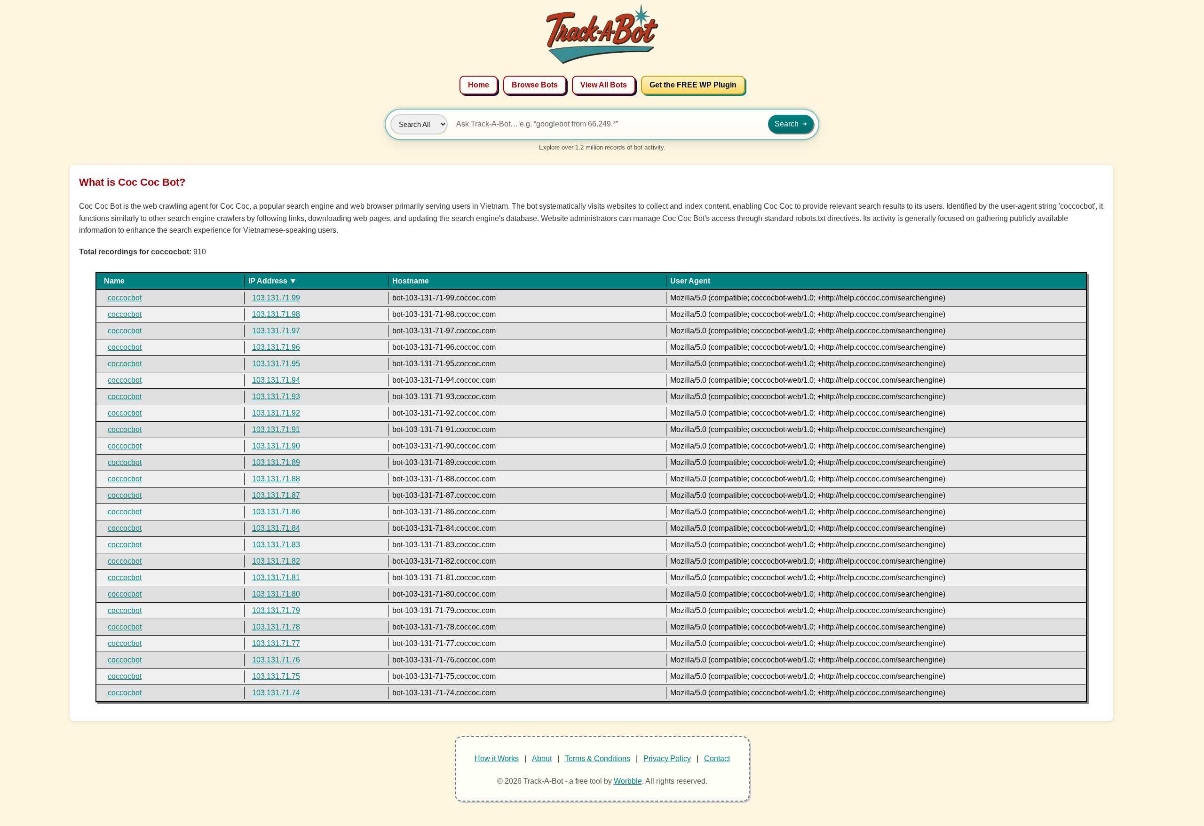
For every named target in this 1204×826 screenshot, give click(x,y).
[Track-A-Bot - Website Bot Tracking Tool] (602, 64)
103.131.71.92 (276, 413)
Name (114, 281)
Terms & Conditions (597, 759)
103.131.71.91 (276, 429)
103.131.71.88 (276, 479)
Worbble (628, 781)
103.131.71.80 (276, 594)
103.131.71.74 (276, 693)
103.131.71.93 (276, 397)
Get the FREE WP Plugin (693, 85)
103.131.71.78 (276, 627)
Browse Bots (535, 85)
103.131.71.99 (276, 298)
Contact (717, 759)
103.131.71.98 (276, 314)
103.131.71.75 (276, 676)
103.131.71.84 (276, 528)
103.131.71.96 (276, 347)
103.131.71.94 (276, 380)
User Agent (690, 281)
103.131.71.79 (276, 610)
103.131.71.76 (276, 660)
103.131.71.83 (276, 545)
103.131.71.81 (276, 578)
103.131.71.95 (276, 364)
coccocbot (125, 298)
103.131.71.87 (276, 495)
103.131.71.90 (276, 446)
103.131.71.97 (276, 331)
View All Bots (603, 85)
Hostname (410, 281)
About (542, 759)
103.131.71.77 (276, 643)
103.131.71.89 (276, 462)
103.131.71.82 (276, 561)
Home (478, 85)
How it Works (497, 759)
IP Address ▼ (272, 281)
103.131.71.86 (276, 512)
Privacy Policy (667, 759)
